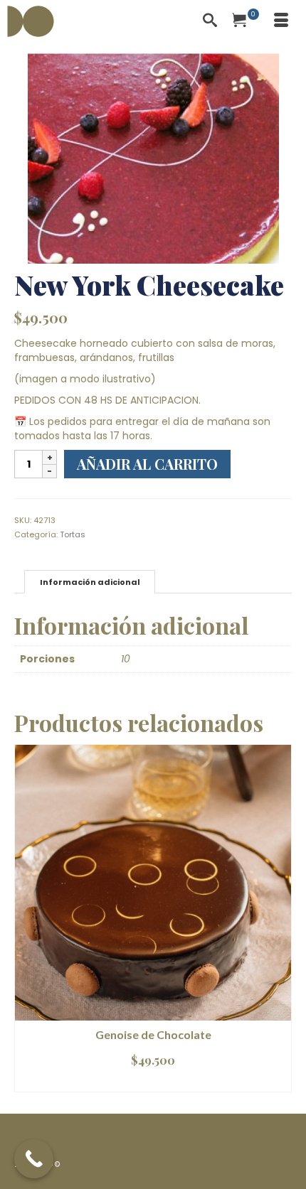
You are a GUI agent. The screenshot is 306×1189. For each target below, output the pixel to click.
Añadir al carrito (147, 463)
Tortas (72, 534)
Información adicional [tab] (90, 582)
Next (279, 918)
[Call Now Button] (33, 1158)
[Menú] (281, 21)
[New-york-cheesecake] (153, 158)
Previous (26, 918)
